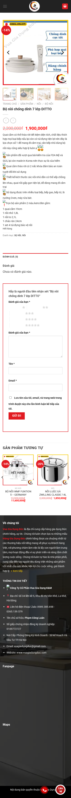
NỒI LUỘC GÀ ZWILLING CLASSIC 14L (52, 493)
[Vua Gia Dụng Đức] (34, 6)
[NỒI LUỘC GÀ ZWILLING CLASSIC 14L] (52, 469)
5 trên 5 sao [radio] (17, 325)
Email (13, 380)
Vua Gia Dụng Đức (13, 529)
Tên (12, 363)
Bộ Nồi (49, 103)
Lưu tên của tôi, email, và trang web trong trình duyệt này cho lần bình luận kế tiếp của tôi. (35, 403)
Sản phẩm (26, 103)
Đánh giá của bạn (19, 301)
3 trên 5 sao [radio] (17, 313)
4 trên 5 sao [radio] (17, 319)
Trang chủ (10, 103)
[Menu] (5, 6)
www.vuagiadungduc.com (31, 652)
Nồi (39, 103)
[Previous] (8, 52)
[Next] (62, 52)
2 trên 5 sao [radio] (34, 307)
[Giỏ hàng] (65, 6)
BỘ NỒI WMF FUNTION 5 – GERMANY (18, 493)
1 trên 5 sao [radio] (14, 307)
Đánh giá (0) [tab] (10, 256)
